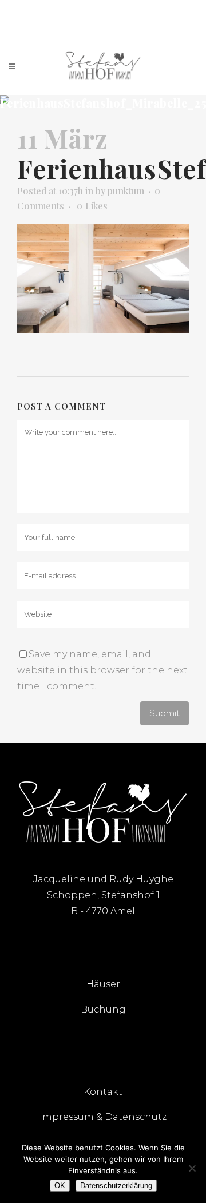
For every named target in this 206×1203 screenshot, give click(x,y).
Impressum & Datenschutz (103, 1116)
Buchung (103, 1009)
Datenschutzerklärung (116, 1185)
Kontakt (103, 1091)
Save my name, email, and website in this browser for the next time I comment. (102, 670)
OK (59, 1185)
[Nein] (191, 1168)
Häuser (103, 984)
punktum (126, 191)
